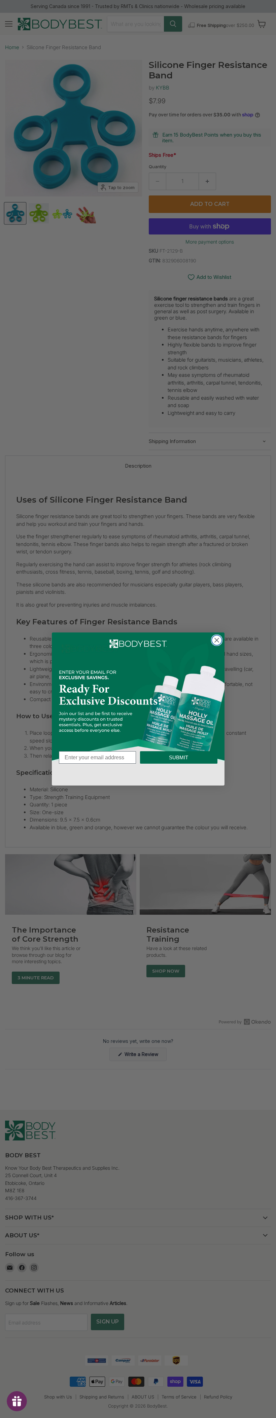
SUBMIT (178, 757)
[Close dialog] (217, 640)
